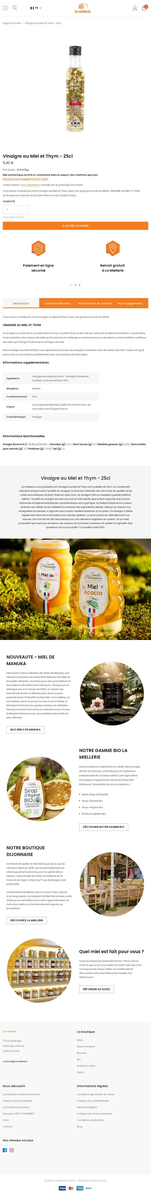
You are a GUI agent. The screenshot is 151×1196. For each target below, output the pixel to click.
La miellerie (9, 1031)
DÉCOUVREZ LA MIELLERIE (26, 920)
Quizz (80, 1072)
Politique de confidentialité (93, 1101)
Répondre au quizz (96, 989)
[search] (15, 8)
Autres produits (86, 1066)
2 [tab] (75, 285)
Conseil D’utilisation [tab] (57, 303)
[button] (36, 8)
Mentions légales (87, 1107)
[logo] (82, 8)
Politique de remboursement (94, 1113)
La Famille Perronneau (16, 1107)
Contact (7, 1126)
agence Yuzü (99, 1180)
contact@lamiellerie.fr (15, 1061)
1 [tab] (71, 285)
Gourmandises (86, 1046)
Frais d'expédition (30, 184)
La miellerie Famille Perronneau (21, 1094)
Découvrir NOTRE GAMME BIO (103, 827)
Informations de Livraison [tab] (95, 303)
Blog (79, 1126)
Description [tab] (21, 303)
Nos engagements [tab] (130, 303)
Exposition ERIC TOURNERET (18, 1113)
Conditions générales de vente (95, 1094)
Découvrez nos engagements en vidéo (25, 179)
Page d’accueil (12, 23)
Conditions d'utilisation (90, 1120)
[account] (135, 8)
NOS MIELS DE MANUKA (25, 729)
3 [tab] (79, 285)
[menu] (5, 8)
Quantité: (9, 201)
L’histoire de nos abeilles (17, 1101)
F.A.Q (6, 1120)
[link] (6, 1151)
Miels (80, 1040)
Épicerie (82, 1053)
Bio (79, 1059)
